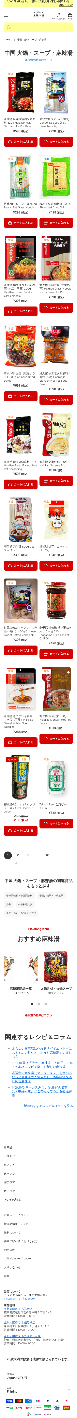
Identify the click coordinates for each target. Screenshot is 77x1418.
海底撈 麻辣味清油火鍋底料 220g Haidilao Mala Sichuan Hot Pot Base (19, 122)
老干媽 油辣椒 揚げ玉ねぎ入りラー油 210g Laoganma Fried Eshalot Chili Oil (55, 633)
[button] (70, 15)
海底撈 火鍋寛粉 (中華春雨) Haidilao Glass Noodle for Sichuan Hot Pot (55, 288)
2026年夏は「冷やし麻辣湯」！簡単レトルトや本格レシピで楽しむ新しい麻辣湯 (42, 1065)
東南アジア (11, 1173)
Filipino (12, 1391)
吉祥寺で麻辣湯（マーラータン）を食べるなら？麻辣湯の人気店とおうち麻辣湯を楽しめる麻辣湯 (42, 1077)
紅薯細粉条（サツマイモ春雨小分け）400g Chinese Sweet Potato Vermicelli (20, 631)
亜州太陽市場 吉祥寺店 (18, 1309)
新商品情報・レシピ (16, 1224)
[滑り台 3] (45, 1004)
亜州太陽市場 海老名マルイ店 (22, 1336)
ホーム (7, 39)
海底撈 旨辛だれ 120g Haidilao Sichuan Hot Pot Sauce (55, 720)
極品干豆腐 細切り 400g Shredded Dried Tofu (54, 205)
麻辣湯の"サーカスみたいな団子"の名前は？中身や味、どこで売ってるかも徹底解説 (42, 1091)
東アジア (9, 1164)
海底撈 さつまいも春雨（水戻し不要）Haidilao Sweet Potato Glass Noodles (18, 722)
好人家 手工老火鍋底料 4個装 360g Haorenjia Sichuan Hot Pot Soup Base (54, 379)
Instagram (10, 1298)
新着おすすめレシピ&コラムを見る (48, 1106)
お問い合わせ (12, 1267)
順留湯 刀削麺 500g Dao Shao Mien (19, 548)
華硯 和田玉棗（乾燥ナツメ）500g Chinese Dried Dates (19, 377)
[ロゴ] (38, 15)
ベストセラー (12, 1156)
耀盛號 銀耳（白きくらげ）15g (53, 548)
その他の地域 (12, 1199)
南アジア (9, 1182)
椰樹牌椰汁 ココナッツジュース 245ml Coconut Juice (19, 808)
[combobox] (38, 27)
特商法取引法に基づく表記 (20, 1241)
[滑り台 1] (32, 1004)
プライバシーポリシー (18, 1258)
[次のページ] (15, 863)
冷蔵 (8, 904)
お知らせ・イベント (16, 1215)
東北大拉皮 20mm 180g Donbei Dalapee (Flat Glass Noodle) (54, 122)
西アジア (9, 1191)
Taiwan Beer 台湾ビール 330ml (54, 806)
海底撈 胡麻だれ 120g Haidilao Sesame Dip (53, 463)
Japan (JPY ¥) (17, 1378)
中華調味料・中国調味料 (19, 895)
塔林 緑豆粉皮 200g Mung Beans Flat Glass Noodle (20, 205)
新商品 (8, 1147)
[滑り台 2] (39, 1004)
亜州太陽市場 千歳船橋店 (19, 1322)
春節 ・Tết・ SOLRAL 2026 (21, 913)
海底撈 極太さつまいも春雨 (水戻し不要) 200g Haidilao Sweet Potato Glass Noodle (19, 290)
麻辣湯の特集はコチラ (38, 60)
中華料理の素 (25, 904)
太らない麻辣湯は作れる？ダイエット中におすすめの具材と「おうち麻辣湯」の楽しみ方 (42, 1053)
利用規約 (9, 1250)
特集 (6, 1276)
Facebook (29, 1298)
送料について (66, 5)
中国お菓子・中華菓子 (51, 895)
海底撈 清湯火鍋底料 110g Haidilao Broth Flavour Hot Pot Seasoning (20, 465)
